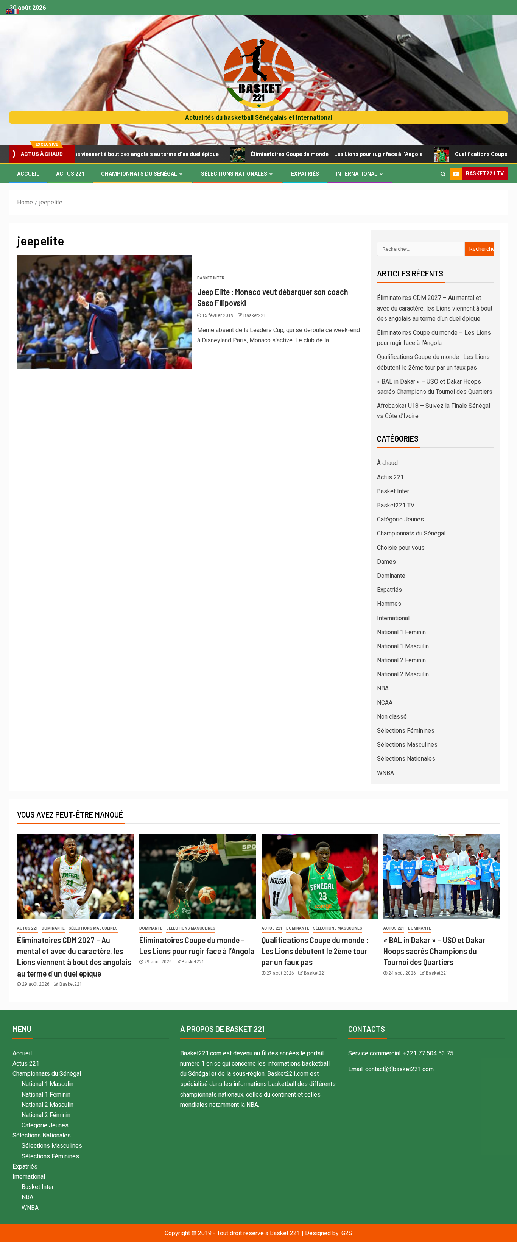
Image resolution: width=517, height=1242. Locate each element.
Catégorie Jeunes (400, 519)
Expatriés (305, 174)
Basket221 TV (395, 505)
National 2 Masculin (403, 674)
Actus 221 (70, 174)
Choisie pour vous (401, 547)
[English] (9, 10)
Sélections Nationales (234, 174)
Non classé (392, 716)
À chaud (387, 463)
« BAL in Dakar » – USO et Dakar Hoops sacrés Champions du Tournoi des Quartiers (434, 951)
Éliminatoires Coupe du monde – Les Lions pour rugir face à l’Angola (297, 154)
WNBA (385, 773)
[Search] (443, 174)
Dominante (391, 575)
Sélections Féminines (405, 730)
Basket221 (254, 315)
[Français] (15, 10)
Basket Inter (210, 278)
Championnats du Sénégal (139, 174)
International (356, 174)
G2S (346, 1233)
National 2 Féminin (401, 660)
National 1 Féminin (401, 632)
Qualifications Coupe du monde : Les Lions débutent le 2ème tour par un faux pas (315, 951)
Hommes (389, 603)
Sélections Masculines (407, 744)
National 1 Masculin (403, 646)
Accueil (28, 174)
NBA (383, 688)
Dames (386, 561)
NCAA (384, 702)
